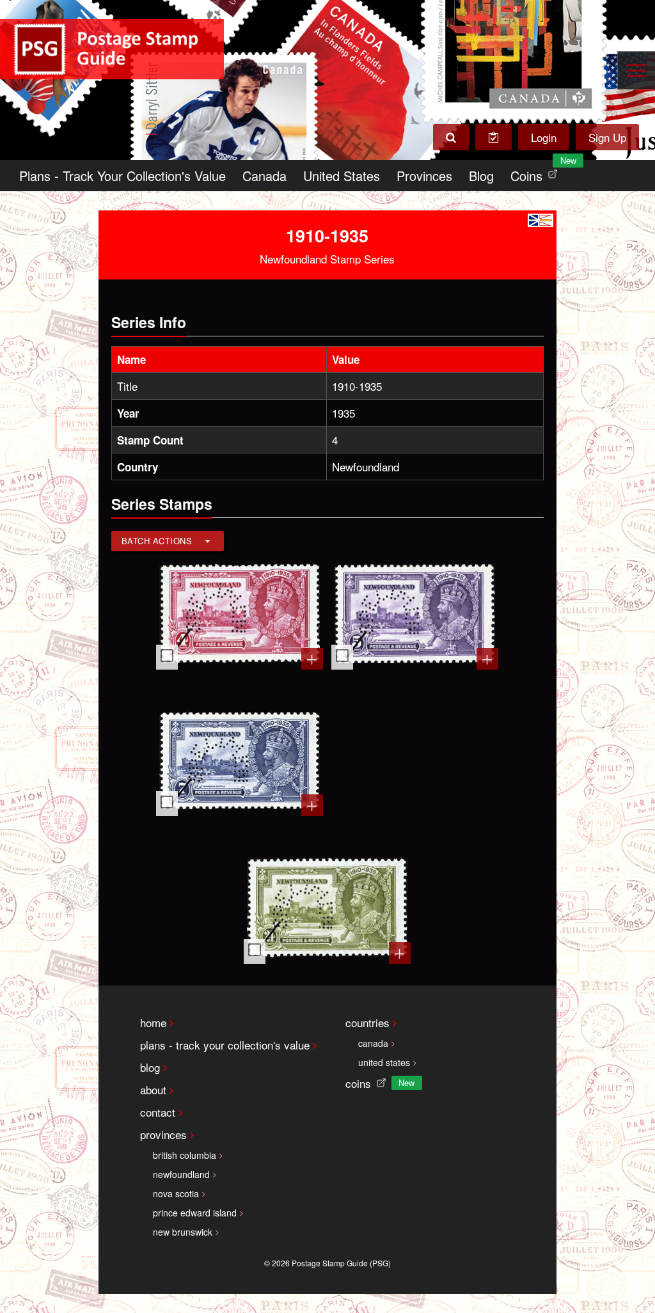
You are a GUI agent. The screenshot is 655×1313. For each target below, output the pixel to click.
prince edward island (195, 1212)
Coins (536, 172)
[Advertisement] (415, 761)
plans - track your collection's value (225, 1045)
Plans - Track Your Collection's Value (122, 175)
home (153, 1022)
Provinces (424, 175)
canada (373, 1043)
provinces (163, 1134)
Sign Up (607, 137)
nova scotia (176, 1193)
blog (150, 1067)
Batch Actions (157, 541)
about (153, 1089)
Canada (264, 175)
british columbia (184, 1155)
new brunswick (182, 1231)
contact (157, 1112)
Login (543, 137)
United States (341, 175)
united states (384, 1062)
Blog (481, 175)
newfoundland (181, 1174)
